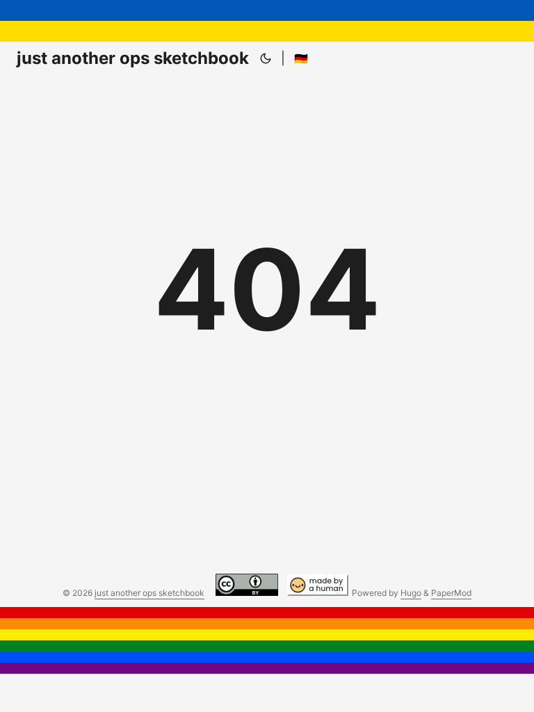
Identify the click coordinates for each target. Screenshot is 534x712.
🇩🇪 (301, 58)
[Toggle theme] (266, 58)
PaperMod (451, 593)
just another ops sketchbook (133, 58)
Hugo (410, 593)
